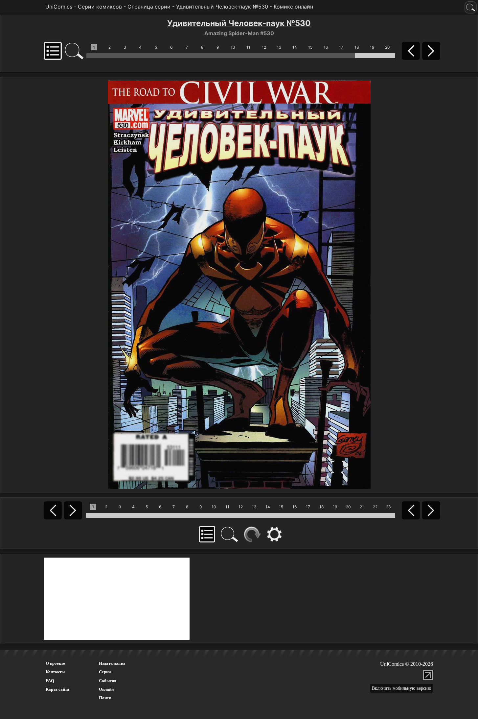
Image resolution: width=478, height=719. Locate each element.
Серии (105, 671)
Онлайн (106, 689)
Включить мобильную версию (401, 688)
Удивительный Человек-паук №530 (222, 6)
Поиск (105, 697)
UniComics (58, 6)
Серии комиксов (100, 6)
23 (388, 506)
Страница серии (149, 6)
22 (375, 506)
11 (248, 47)
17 (341, 47)
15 (310, 47)
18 (356, 47)
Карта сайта (57, 689)
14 (294, 47)
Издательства (112, 663)
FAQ (50, 680)
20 (387, 47)
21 (362, 506)
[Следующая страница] (239, 284)
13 (279, 47)
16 (326, 47)
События (107, 680)
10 (233, 47)
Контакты (55, 671)
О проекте (55, 663)
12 (264, 47)
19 (372, 47)
